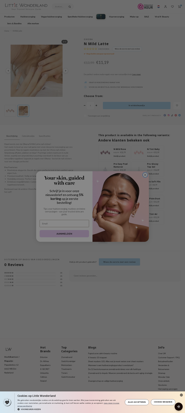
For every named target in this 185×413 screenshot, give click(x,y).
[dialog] (92, 402)
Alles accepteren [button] (137, 402)
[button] (69, 409)
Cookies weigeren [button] (163, 402)
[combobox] (181, 395)
